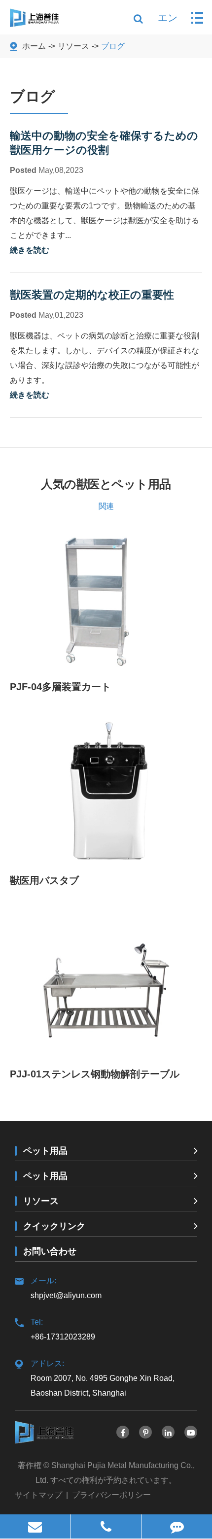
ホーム (34, 46)
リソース (73, 46)
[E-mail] (35, 1526)
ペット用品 (45, 1151)
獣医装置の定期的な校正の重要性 (92, 295)
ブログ (113, 46)
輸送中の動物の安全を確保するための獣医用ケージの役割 (104, 143)
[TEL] (106, 1526)
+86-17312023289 (63, 1329)
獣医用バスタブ (44, 880)
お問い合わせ (49, 1251)
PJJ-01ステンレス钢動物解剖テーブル (94, 1074)
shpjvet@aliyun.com (66, 1288)
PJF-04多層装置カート (60, 686)
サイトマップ (38, 1495)
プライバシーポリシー (111, 1495)
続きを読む (29, 250)
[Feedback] (176, 1526)
